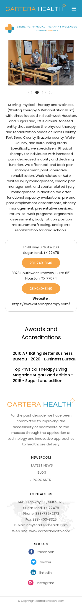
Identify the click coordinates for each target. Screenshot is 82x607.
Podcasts (42, 479)
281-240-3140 (41, 262)
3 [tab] (44, 92)
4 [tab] (50, 92)
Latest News (42, 465)
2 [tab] (37, 92)
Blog (42, 472)
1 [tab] (30, 92)
